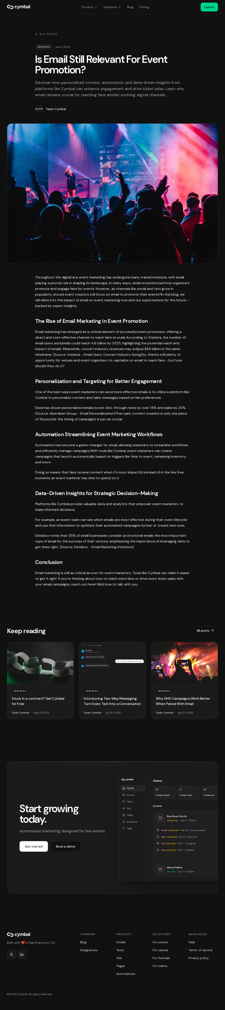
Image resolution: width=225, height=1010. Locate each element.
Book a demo (65, 846)
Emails (121, 942)
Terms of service (200, 950)
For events (160, 942)
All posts (48, 34)
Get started (34, 846)
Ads (119, 958)
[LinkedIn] (22, 954)
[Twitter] (11, 954)
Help (192, 942)
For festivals (161, 958)
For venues (160, 950)
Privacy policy (199, 958)
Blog (130, 7)
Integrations (89, 950)
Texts (120, 950)
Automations (125, 974)
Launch (209, 7)
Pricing (144, 7)
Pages (120, 966)
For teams (160, 966)
